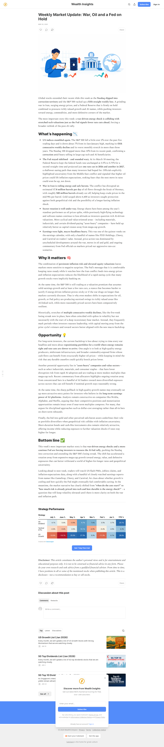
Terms (88, 730)
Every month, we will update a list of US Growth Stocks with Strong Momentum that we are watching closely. (66, 642)
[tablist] (48, 600)
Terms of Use (93, 715)
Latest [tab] (47, 631)
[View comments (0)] (46, 29)
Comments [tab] (44, 600)
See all (43, 694)
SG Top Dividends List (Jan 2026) (56, 656)
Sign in (156, 4)
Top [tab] (41, 631)
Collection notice (99, 730)
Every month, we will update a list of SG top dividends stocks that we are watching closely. (68, 660)
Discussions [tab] (56, 631)
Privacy (82, 730)
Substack (70, 742)
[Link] (35, 134)
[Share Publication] (134, 4)
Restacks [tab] (54, 600)
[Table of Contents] (2, 373)
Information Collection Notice (81, 717)
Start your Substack (75, 736)
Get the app (94, 736)
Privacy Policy (100, 717)
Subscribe (144, 4)
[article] (82, 643)
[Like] (40, 29)
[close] (105, 678)
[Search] (129, 4)
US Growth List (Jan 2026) (53, 637)
